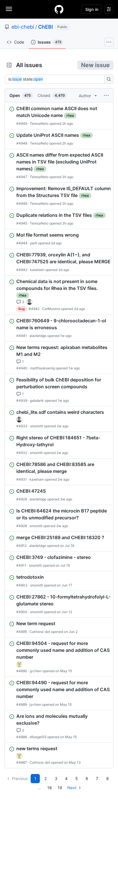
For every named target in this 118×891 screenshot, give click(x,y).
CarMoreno (51, 309)
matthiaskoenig (42, 368)
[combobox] (56, 79)
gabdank (37, 400)
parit (33, 243)
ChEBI (45, 27)
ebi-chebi (22, 27)
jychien (36, 671)
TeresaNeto (39, 123)
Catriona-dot (40, 631)
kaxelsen (37, 270)
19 (60, 787)
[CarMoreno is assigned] (29, 302)
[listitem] (59, 116)
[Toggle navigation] (9, 9)
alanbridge (38, 336)
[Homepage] (59, 9)
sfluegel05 (38, 737)
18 (49, 787)
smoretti (36, 426)
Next (71, 787)
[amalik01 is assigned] (19, 664)
